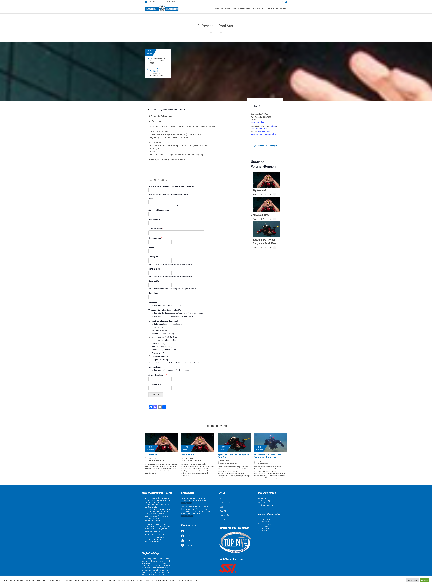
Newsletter (153, 302)
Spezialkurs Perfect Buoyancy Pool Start (264, 241)
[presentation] (266, 180)
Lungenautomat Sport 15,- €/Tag (164, 337)
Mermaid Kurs (261, 215)
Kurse (252, 128)
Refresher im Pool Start (258, 122)
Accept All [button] (424, 580)
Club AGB (223, 511)
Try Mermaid (260, 190)
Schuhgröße (154, 281)
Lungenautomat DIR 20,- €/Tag (164, 340)
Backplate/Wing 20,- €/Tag (162, 346)
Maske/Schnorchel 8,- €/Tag (163, 333)
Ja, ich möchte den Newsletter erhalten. (167, 305)
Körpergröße (154, 257)
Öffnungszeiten (279, 2)
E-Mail (151, 247)
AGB (221, 507)
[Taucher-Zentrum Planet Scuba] (162, 8)
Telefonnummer (155, 229)
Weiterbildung (262, 128)
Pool (256, 128)
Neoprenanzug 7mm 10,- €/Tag (164, 349)
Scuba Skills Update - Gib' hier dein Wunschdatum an (171, 186)
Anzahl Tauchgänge (157, 375)
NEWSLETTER (225, 503)
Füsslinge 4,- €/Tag (159, 330)
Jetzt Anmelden (155, 395)
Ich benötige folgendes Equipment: (163, 321)
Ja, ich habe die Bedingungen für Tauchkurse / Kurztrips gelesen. (177, 313)
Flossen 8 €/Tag (158, 327)
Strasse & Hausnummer (158, 210)
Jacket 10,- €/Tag (158, 343)
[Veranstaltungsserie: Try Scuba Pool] (274, 194)
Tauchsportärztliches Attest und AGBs (165, 310)
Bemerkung (153, 293)
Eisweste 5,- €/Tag (159, 353)
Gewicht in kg (154, 269)
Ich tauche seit (155, 384)
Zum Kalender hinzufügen (267, 145)
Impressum (224, 519)
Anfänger (273, 126)
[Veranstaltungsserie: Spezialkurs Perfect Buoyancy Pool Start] (274, 247)
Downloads (224, 499)
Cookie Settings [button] (412, 580)
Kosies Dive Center (262, 463)
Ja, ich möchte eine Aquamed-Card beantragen (170, 370)
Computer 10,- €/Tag (160, 359)
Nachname (180, 206)
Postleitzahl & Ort (155, 219)
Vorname (151, 206)
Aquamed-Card (155, 367)
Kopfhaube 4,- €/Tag (160, 356)
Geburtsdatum (155, 238)
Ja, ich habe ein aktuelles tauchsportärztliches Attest (172, 316)
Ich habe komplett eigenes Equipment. (167, 324)
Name (151, 198)
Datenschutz (224, 515)
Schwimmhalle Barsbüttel (156, 460)
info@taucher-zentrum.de (267, 505)
